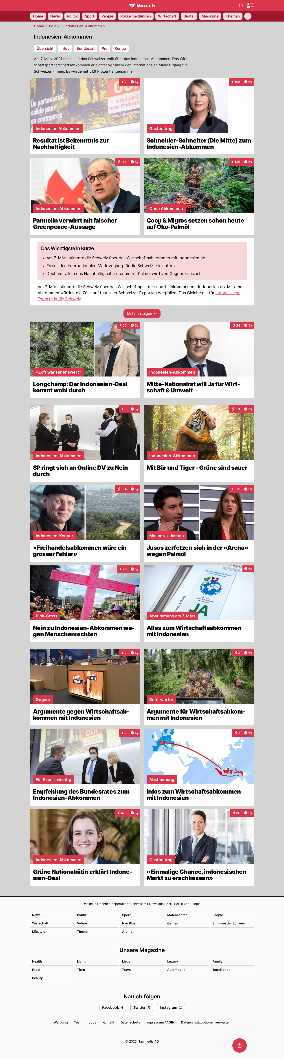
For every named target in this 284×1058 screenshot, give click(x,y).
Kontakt (108, 1022)
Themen (83, 931)
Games (172, 923)
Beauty (37, 978)
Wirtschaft (40, 923)
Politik (54, 26)
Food (36, 969)
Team (78, 1022)
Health (37, 961)
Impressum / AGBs (160, 1022)
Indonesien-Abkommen (84, 26)
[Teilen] (239, 1045)
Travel (127, 969)
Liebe (126, 961)
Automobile (176, 969)
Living (81, 961)
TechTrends (221, 969)
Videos (82, 923)
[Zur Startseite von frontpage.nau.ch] (142, 5)
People (217, 915)
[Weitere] (247, 16)
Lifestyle (38, 931)
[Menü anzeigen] (250, 5)
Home (39, 26)
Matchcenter (177, 915)
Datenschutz (130, 1022)
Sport (126, 915)
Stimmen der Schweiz (229, 923)
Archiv (127, 931)
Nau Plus (129, 923)
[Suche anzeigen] (241, 5)
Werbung (61, 1022)
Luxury (172, 961)
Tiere (81, 969)
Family (217, 961)
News (36, 915)
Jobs (92, 1022)
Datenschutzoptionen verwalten (206, 1022)
